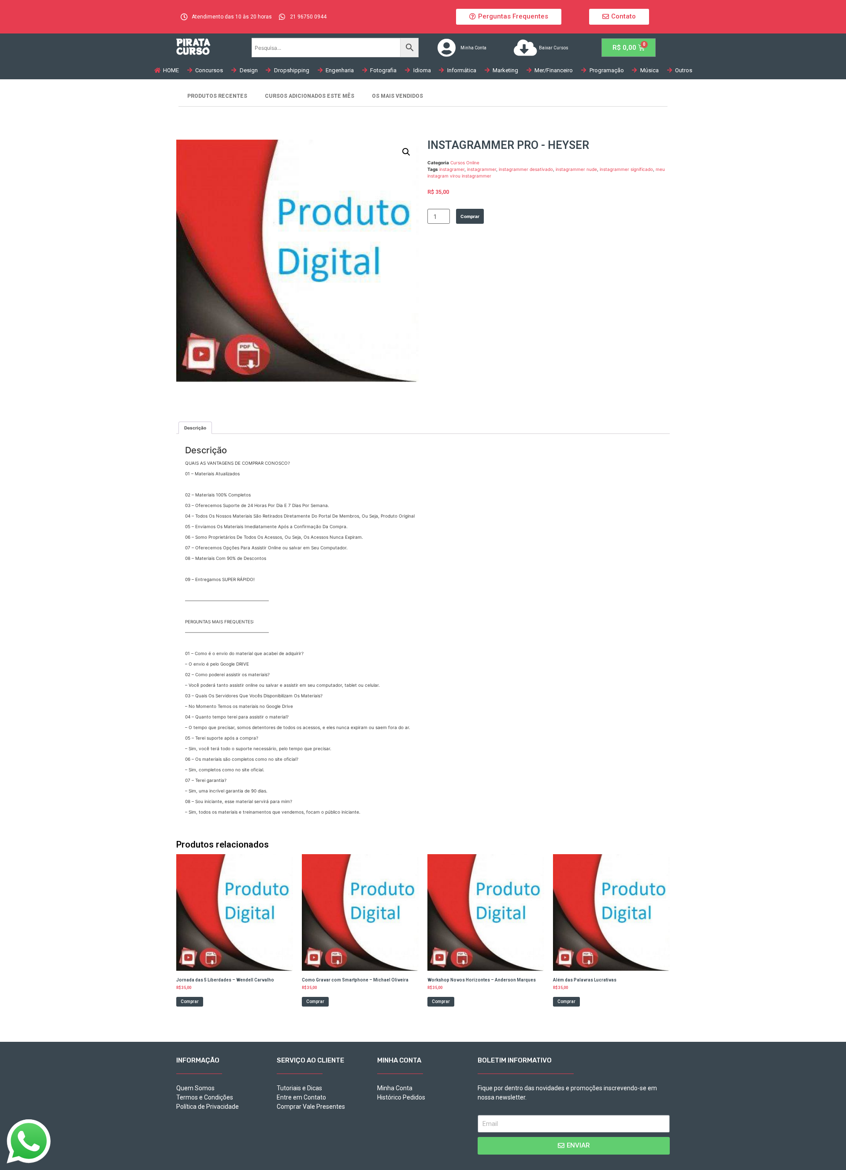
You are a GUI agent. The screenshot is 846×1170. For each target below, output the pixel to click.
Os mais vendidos (397, 96)
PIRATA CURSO (193, 46)
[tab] (195, 428)
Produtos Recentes (217, 96)
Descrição (195, 427)
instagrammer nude (576, 169)
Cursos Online (464, 162)
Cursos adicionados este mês (309, 96)
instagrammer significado (626, 169)
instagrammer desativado (526, 169)
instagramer (451, 169)
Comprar (469, 216)
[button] (508, 17)
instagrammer (481, 169)
